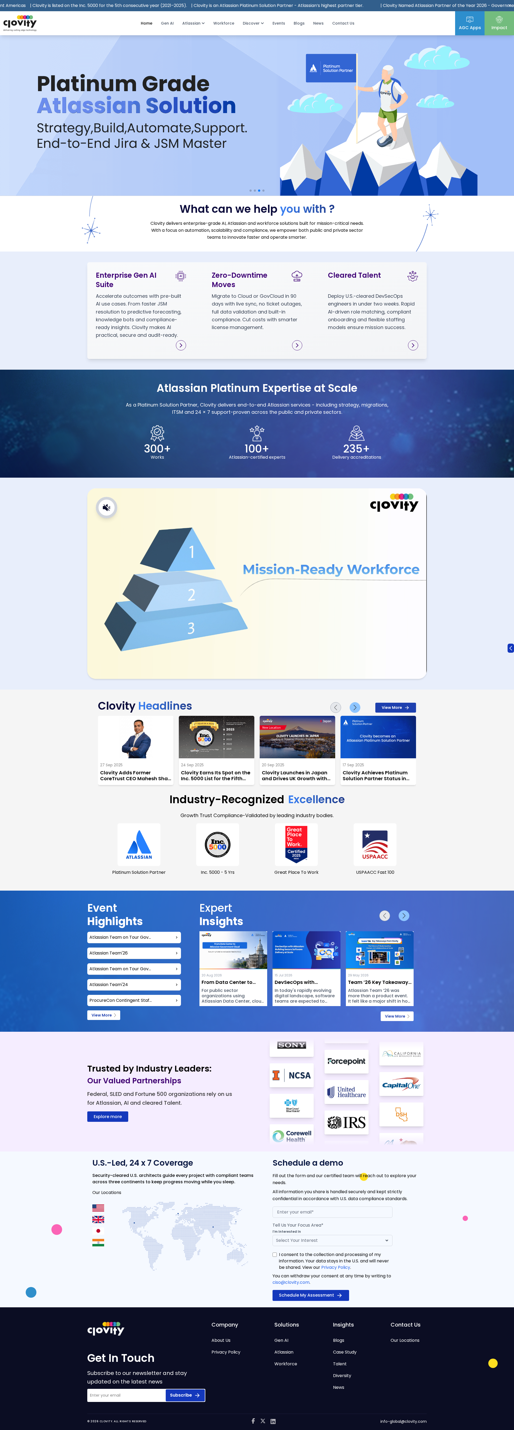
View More (392, 707)
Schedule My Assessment (306, 1295)
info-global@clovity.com (403, 1421)
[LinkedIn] (273, 1421)
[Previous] (335, 707)
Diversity (342, 1376)
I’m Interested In (287, 1232)
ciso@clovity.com (291, 1282)
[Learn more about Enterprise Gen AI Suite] (181, 345)
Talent (340, 1364)
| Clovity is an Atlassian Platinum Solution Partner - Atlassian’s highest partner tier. (172, 5)
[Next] (355, 707)
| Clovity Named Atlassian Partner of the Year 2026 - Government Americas (355, 5)
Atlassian (283, 1352)
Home (146, 23)
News (318, 23)
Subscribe (181, 1395)
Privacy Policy (335, 1267)
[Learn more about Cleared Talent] (413, 345)
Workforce (223, 23)
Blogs (299, 23)
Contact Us (343, 23)
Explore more (108, 1117)
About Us (220, 1340)
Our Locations (405, 1340)
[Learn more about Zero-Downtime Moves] (297, 345)
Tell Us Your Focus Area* (298, 1225)
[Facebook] (253, 1421)
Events (279, 23)
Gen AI (167, 23)
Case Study (345, 1352)
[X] (263, 1421)
